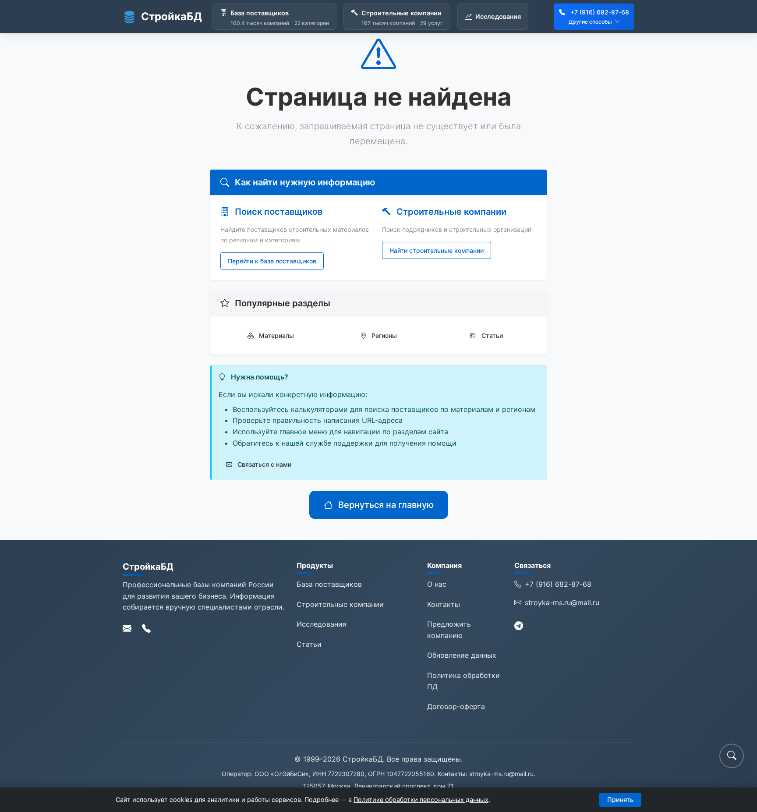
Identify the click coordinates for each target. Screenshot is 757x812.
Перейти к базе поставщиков (272, 261)
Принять (620, 799)
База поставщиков (329, 584)
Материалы (275, 335)
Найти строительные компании (436, 250)
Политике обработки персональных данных (421, 799)
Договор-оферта (456, 706)
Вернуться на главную (385, 505)
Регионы (383, 335)
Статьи (491, 335)
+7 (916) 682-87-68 (599, 12)
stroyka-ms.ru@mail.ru (562, 602)
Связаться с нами (263, 464)
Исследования (322, 624)
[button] (731, 756)
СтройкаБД (171, 16)
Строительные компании (340, 604)
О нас (436, 584)
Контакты (443, 604)
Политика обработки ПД (463, 681)
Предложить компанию (449, 630)
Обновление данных (461, 655)
